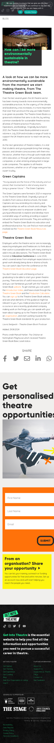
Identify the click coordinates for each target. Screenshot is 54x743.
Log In (5, 683)
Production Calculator (39, 293)
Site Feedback (39, 680)
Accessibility (8, 725)
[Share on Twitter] (15, 358)
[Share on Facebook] (4, 358)
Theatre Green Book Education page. (20, 269)
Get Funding (8, 674)
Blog (5, 677)
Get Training (8, 669)
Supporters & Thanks (42, 672)
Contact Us (38, 677)
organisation (11, 316)
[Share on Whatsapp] (49, 358)
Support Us (38, 669)
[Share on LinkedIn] (38, 358)
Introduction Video (14, 290)
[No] (51, 8)
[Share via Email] (27, 358)
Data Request (8, 727)
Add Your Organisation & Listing (15, 680)
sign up (13, 296)
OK (20, 12)
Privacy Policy (8, 730)
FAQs (36, 674)
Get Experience (9, 672)
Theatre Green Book (12, 293)
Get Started (7, 666)
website (17, 287)
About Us (37, 666)
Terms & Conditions (10, 736)
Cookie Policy (8, 733)
